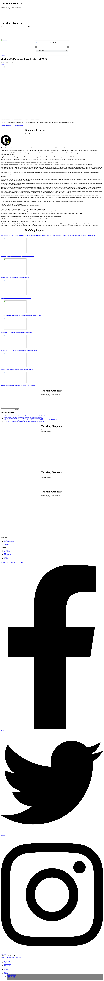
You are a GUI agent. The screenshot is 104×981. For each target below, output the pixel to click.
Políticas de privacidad (9, 541)
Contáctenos (7, 542)
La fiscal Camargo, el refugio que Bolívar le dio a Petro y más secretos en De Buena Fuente (17, 256)
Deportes (6, 558)
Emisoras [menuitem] (6, 973)
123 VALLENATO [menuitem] (11, 975)
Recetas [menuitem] (5, 968)
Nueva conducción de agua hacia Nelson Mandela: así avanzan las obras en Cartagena (16, 332)
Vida (5, 553)
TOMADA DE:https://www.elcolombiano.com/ (12, 125)
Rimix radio (3, 954)
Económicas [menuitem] (7, 965)
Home (5, 540)
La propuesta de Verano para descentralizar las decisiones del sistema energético (15, 277)
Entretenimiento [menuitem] (7, 964)
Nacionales (6, 550)
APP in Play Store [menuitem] (11, 979)
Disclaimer (6, 544)
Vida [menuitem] (5, 962)
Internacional (7, 551)
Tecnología (6, 559)
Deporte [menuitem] (6, 969)
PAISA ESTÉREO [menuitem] (11, 977)
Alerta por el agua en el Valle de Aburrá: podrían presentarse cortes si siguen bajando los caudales (19, 350)
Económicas (7, 555)
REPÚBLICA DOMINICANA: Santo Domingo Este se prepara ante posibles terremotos (17, 369)
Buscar (2, 407)
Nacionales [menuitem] (6, 959)
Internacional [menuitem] (7, 961)
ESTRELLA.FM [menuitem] (11, 976)
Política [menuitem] (5, 972)
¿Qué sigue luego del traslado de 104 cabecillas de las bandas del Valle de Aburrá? (16, 298)
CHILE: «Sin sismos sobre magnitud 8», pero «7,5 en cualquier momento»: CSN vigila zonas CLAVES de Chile (21, 315)
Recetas (5, 557)
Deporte (2, 55)
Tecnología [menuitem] (6, 970)
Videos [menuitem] (5, 966)
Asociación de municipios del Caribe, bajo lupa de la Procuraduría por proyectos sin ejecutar (18, 385)
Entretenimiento (7, 554)
